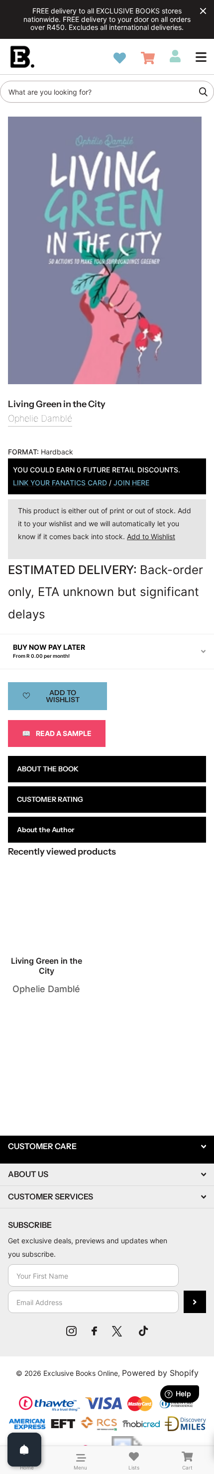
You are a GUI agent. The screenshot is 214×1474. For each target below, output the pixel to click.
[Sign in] (175, 56)
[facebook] (94, 1331)
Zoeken (203, 92)
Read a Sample (57, 733)
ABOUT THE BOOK (48, 768)
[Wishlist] (119, 58)
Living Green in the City (46, 966)
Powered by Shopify (160, 1373)
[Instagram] (71, 1331)
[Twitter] (118, 1331)
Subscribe (195, 1302)
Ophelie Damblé (40, 418)
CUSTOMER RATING (50, 799)
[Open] (24, 1450)
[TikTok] (143, 1331)
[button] (201, 56)
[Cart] (148, 58)
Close (203, 11)
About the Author (45, 829)
